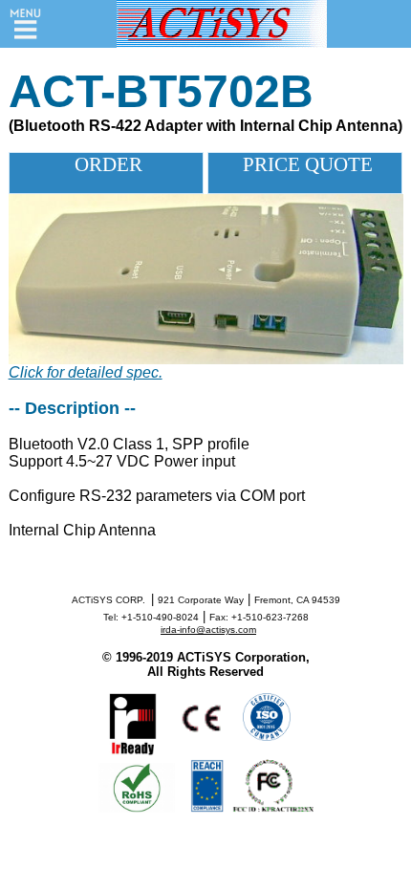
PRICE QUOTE (305, 164)
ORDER (106, 164)
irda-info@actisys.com (208, 629)
